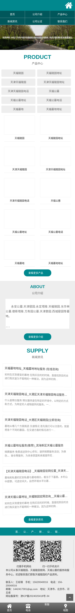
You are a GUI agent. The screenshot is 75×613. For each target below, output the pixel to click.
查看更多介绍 (36, 336)
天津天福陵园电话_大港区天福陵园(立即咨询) (33, 419)
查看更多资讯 (36, 519)
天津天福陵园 (18, 82)
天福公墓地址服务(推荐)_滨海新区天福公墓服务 (34, 445)
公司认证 (37, 21)
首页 (12, 14)
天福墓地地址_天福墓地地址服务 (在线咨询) (32, 368)
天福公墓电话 (54, 100)
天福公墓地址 (18, 100)
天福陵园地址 (54, 73)
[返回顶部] (69, 597)
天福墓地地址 (54, 109)
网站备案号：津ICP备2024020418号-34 (27, 596)
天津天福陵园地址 (54, 82)
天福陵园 (18, 73)
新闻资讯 (12, 21)
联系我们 (62, 21)
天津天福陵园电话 (18, 91)
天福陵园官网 (37, 570)
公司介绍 (37, 14)
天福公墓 (54, 91)
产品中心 (62, 14)
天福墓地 (18, 109)
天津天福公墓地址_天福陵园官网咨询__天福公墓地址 (38, 496)
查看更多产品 (36, 272)
